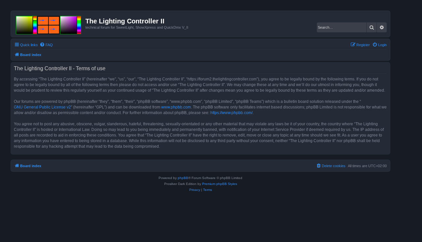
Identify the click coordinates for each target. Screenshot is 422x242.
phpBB (183, 178)
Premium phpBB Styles (219, 184)
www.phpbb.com (176, 107)
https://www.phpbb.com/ (231, 112)
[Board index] (49, 24)
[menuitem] (46, 45)
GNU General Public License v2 (42, 107)
